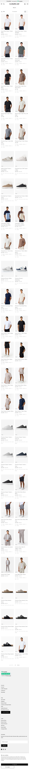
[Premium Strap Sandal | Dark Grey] (21, 617)
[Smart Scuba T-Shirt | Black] (21, 324)
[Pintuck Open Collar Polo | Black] (7, 104)
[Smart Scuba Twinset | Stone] (7, 402)
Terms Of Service (4, 723)
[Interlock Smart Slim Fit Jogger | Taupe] (21, 537)
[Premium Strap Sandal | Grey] (21, 591)
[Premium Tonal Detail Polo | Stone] (21, 296)
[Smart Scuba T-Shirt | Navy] (21, 402)
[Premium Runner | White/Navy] (21, 269)
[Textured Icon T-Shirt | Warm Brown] (21, 241)
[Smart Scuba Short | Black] (7, 350)
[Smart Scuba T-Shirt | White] (7, 324)
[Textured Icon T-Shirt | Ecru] (7, 241)
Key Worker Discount (5, 709)
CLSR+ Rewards (4, 688)
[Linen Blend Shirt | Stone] (21, 565)
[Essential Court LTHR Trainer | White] (21, 159)
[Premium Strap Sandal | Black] (7, 617)
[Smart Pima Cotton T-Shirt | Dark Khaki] (21, 49)
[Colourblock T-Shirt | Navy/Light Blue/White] (7, 214)
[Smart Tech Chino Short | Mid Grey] (21, 510)
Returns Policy (3, 722)
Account (2, 687)
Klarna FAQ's (3, 727)
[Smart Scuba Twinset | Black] (21, 350)
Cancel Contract (6, 712)
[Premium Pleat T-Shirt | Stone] (21, 131)
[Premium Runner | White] (7, 269)
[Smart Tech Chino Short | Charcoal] (7, 510)
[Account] (24, 3)
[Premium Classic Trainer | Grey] (7, 455)
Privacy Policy (3, 720)
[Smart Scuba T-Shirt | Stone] (7, 376)
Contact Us (3, 690)
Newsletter (3, 692)
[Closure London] (14, 3)
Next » (18, 665)
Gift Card (2, 725)
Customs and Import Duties (6, 704)
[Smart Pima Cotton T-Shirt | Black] (7, 77)
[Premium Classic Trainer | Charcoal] (21, 428)
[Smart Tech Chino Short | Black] (21, 482)
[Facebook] (1, 749)
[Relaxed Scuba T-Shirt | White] (21, 644)
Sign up (4, 745)
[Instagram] (3, 749)
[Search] (4, 3)
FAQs (2, 706)
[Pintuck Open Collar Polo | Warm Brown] (21, 77)
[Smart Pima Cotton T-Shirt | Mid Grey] (7, 49)
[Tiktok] (5, 749)
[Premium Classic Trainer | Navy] (21, 455)
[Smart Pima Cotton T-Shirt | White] (7, 22)
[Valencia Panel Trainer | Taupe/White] (7, 159)
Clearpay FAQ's (4, 728)
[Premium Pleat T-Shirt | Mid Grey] (7, 131)
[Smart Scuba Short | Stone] (21, 376)
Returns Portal (3, 703)
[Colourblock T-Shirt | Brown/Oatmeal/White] (21, 214)
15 (15, 665)
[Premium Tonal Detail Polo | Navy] (7, 296)
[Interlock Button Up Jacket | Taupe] (7, 537)
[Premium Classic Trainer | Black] (7, 482)
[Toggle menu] (1, 3)
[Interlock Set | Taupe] (7, 565)
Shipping (2, 701)
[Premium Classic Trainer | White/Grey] (7, 428)
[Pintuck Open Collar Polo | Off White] (21, 104)
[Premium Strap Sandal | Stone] (7, 591)
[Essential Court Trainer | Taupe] (7, 186)
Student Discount (4, 708)
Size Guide (3, 699)
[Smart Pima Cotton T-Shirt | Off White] (21, 22)
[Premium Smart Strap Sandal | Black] (7, 644)
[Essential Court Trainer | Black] (21, 186)
